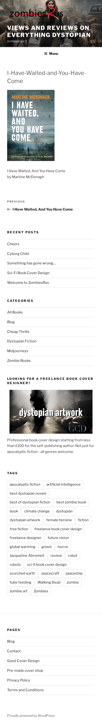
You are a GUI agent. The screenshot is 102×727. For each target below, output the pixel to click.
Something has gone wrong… (31, 263)
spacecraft (50, 573)
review (56, 555)
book (14, 511)
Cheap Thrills (18, 332)
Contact (14, 651)
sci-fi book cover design (47, 564)
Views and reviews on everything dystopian (49, 31)
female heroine (59, 520)
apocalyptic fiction (25, 484)
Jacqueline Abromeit (27, 555)
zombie (73, 582)
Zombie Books (19, 361)
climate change (37, 511)
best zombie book (71, 502)
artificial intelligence (63, 484)
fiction (83, 520)
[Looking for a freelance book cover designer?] (51, 413)
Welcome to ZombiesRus (28, 283)
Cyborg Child (18, 254)
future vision (58, 538)
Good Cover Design (23, 661)
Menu (53, 53)
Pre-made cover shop (25, 670)
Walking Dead (48, 582)
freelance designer (26, 538)
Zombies (41, 591)
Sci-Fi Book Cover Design (28, 273)
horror (63, 547)
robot (72, 555)
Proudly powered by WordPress (31, 715)
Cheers (13, 244)
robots (15, 564)
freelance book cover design (58, 529)
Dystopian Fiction (22, 341)
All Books (15, 312)
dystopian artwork (25, 520)
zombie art (19, 591)
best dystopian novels (28, 493)
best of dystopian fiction (30, 502)
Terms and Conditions (25, 690)
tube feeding (20, 582)
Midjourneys (17, 351)
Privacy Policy (18, 680)
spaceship (74, 573)
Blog (11, 322)
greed (46, 547)
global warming (22, 547)
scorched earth (22, 573)
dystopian (64, 511)
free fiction (19, 529)
